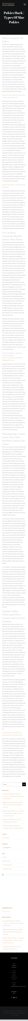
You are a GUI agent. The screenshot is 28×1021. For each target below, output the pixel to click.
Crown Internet (14, 1015)
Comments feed (7, 865)
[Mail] (9, 911)
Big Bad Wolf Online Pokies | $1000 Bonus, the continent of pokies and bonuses (12, 805)
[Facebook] (2, 911)
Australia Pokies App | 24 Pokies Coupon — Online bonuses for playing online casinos (13, 796)
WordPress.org (7, 868)
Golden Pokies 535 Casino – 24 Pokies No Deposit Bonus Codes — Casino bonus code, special (13, 813)
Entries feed (6, 861)
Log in (4, 857)
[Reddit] (7, 911)
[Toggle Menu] (25, 4)
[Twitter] (4, 911)
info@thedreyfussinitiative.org (18, 986)
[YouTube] (14, 997)
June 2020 (6, 838)
